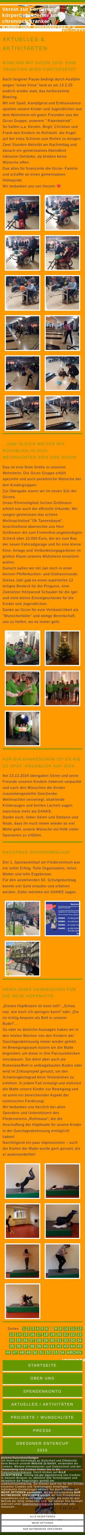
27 (32, 1340)
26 (25, 1340)
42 (59, 1346)
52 (49, 1352)
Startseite (42, 1365)
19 (52, 1334)
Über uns (42, 1378)
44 (73, 1346)
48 (22, 1352)
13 (12, 1334)
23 (79, 1334)
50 (35, 1352)
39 (39, 1346)
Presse (42, 1431)
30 (52, 1340)
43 (66, 1346)
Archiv (74, 1352)
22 (73, 1334)
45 (79, 1346)
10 (66, 1329)
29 (46, 1340)
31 (59, 1340)
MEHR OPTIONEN (42, 1523)
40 (46, 1346)
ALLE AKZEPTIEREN (42, 1516)
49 (28, 1352)
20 (59, 1334)
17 (39, 1334)
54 (62, 1352)
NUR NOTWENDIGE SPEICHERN (42, 1529)
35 (12, 1346)
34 (79, 1340)
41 (52, 1346)
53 (55, 1352)
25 (19, 1340)
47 (15, 1352)
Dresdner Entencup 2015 (42, 1446)
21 (66, 1334)
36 (19, 1346)
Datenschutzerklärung (16, 1472)
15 (25, 1334)
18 (46, 1334)
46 (8, 1352)
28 (39, 1340)
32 (66, 1340)
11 (73, 1329)
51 (42, 1352)
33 (73, 1340)
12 (79, 1329)
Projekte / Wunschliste (42, 1417)
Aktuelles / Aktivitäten (42, 1404)
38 (32, 1346)
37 (25, 1346)
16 (32, 1334)
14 (19, 1334)
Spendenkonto (42, 1391)
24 (12, 1340)
